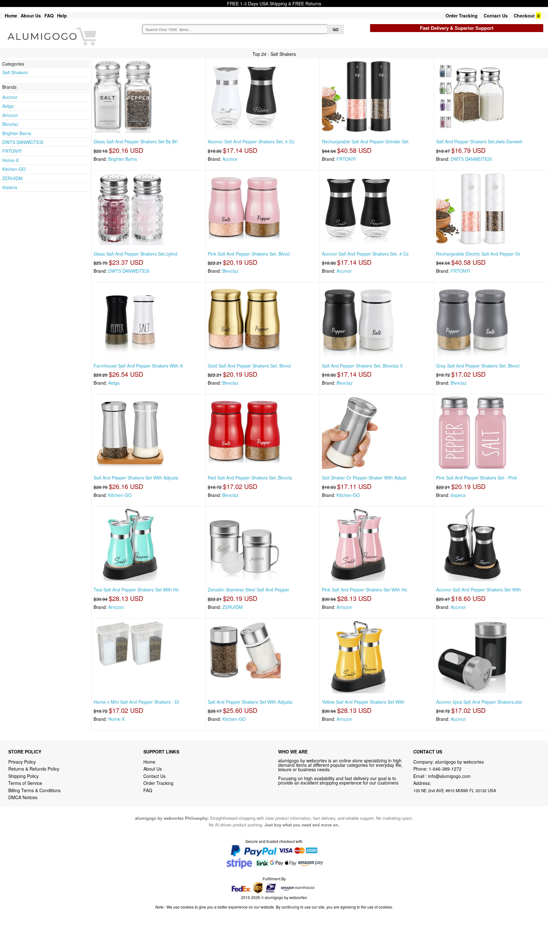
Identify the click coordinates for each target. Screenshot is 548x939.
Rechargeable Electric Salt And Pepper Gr (478, 254)
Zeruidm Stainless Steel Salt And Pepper (248, 589)
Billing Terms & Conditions (34, 790)
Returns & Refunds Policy (33, 769)
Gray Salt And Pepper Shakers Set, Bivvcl (477, 365)
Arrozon (10, 115)
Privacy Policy (22, 762)
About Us (31, 15)
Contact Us (496, 15)
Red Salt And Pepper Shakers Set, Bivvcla (250, 477)
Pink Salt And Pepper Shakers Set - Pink (476, 477)
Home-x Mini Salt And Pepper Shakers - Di (136, 702)
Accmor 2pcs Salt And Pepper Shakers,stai (479, 702)
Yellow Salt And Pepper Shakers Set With (363, 702)
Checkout (524, 15)
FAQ (49, 15)
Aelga (8, 106)
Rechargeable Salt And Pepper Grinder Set (365, 141)
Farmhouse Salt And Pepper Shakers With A (138, 365)
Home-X (10, 160)
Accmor (9, 97)
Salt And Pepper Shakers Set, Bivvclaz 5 (362, 365)
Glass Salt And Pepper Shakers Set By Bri (136, 141)
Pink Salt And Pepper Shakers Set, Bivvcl (249, 254)
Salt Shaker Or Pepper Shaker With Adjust (364, 477)
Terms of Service (25, 783)
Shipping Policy (24, 776)
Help (62, 15)
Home (11, 15)
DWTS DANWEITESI (22, 142)
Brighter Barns (16, 133)
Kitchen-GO (14, 169)
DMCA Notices (22, 797)
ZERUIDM (12, 178)
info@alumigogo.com (449, 776)
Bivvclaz (10, 124)
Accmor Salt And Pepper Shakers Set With (478, 589)
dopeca (9, 187)
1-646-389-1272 (445, 769)
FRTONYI (12, 151)
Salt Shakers (15, 72)
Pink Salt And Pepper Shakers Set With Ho (364, 589)
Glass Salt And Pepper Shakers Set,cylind (135, 254)
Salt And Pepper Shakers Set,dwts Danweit (479, 141)
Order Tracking (462, 15)
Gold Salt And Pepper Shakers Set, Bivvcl (249, 365)
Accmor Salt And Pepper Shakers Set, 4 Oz (251, 141)
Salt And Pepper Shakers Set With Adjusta (136, 477)
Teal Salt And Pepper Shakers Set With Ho (136, 589)
